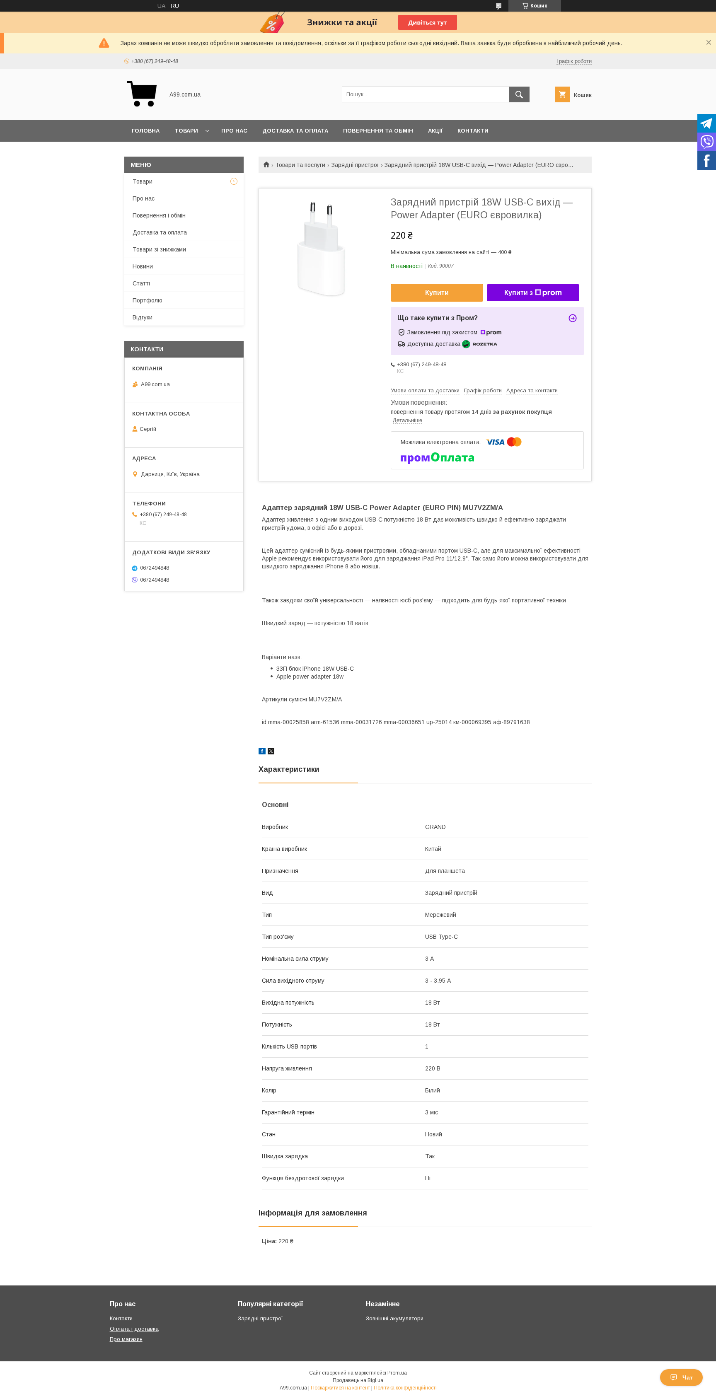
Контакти (473, 131)
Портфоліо (147, 300)
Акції (435, 131)
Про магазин (126, 1339)
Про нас (234, 131)
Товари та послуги (300, 165)
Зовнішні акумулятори (394, 1318)
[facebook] (262, 752)
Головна (146, 131)
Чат (687, 1377)
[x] (271, 752)
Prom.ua (397, 1373)
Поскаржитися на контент (340, 1388)
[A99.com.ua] (142, 109)
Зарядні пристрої (355, 165)
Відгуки (142, 317)
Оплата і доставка (134, 1329)
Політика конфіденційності (405, 1388)
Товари (186, 131)
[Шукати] (519, 94)
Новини (143, 266)
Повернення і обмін (159, 215)
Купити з (518, 292)
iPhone (334, 566)
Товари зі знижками (159, 249)
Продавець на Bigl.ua (358, 1380)
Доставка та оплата (295, 131)
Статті (141, 283)
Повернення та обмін (378, 131)
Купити (437, 292)
